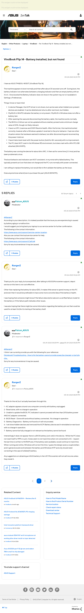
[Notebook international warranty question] (80, 193)
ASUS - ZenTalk (19, 15)
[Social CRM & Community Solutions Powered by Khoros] (77, 608)
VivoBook (33, 44)
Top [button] (5, 608)
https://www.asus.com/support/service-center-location (25, 232)
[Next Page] (51, 481)
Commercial (8, 528)
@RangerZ (8, 217)
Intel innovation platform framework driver (18, 525)
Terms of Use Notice (9, 599)
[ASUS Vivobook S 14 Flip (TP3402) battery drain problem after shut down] (77, 193)
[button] (7, 181)
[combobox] (51, 29)
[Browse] (5, 15)
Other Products (14, 44)
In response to (22, 337)
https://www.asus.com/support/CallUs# (19, 241)
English (4, 44)
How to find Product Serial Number (59, 501)
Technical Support (53, 513)
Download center (52, 510)
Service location (52, 504)
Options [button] (6, 49)
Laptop (25, 44)
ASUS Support (9, 573)
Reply (75, 182)
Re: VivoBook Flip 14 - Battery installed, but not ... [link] (55, 44)
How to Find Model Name (56, 498)
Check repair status (53, 507)
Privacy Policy (24, 599)
